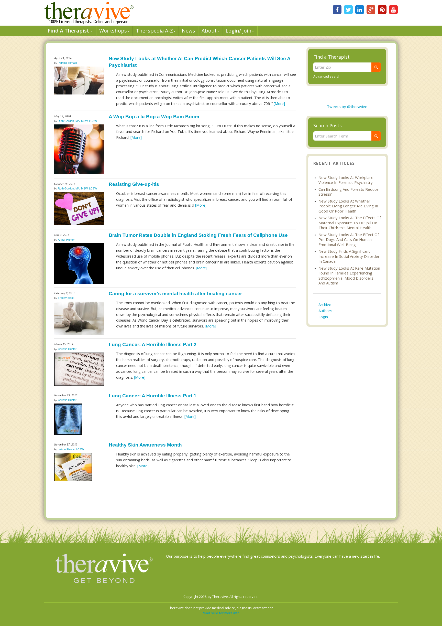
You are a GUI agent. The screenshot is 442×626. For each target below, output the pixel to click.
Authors (325, 310)
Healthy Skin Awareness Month (145, 445)
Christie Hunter (67, 349)
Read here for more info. (221, 613)
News (188, 30)
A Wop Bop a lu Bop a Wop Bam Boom (154, 116)
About (209, 30)
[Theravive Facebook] (337, 9)
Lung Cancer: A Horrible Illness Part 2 (152, 344)
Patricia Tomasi (67, 62)
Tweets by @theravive (347, 106)
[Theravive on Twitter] (348, 9)
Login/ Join (238, 30)
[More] (279, 103)
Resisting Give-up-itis (134, 184)
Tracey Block (66, 297)
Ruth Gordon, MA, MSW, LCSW (77, 120)
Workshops (113, 30)
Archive (324, 304)
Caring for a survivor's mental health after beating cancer (175, 293)
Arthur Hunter (66, 239)
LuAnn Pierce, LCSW (71, 449)
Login (323, 316)
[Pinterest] (382, 9)
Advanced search (326, 76)
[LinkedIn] (359, 9)
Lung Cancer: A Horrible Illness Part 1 (152, 395)
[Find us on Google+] (371, 9)
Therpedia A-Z (154, 30)
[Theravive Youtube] (393, 9)
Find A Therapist (69, 30)
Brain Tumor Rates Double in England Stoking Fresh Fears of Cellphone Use (198, 235)
